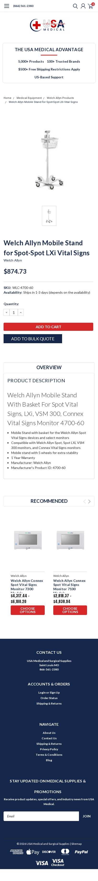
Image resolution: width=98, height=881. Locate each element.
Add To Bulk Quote (32, 338)
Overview (49, 367)
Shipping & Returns (49, 703)
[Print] (17, 351)
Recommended (49, 501)
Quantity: (11, 304)
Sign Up (55, 692)
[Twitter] (23, 351)
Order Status (49, 698)
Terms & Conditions (49, 754)
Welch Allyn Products (60, 98)
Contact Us (49, 738)
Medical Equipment (29, 98)
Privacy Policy (49, 749)
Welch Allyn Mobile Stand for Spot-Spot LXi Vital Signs (43, 102)
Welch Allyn (13, 260)
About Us (49, 733)
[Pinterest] (35, 351)
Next (89, 501)
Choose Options (27, 610)
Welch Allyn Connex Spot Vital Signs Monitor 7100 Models (69, 587)
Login (42, 692)
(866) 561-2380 (23, 6)
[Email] (12, 351)
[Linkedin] (29, 351)
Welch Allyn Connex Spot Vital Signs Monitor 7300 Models (27, 587)
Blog (49, 760)
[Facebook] (6, 351)
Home (7, 98)
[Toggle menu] (6, 8)
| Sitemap (76, 844)
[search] (74, 6)
